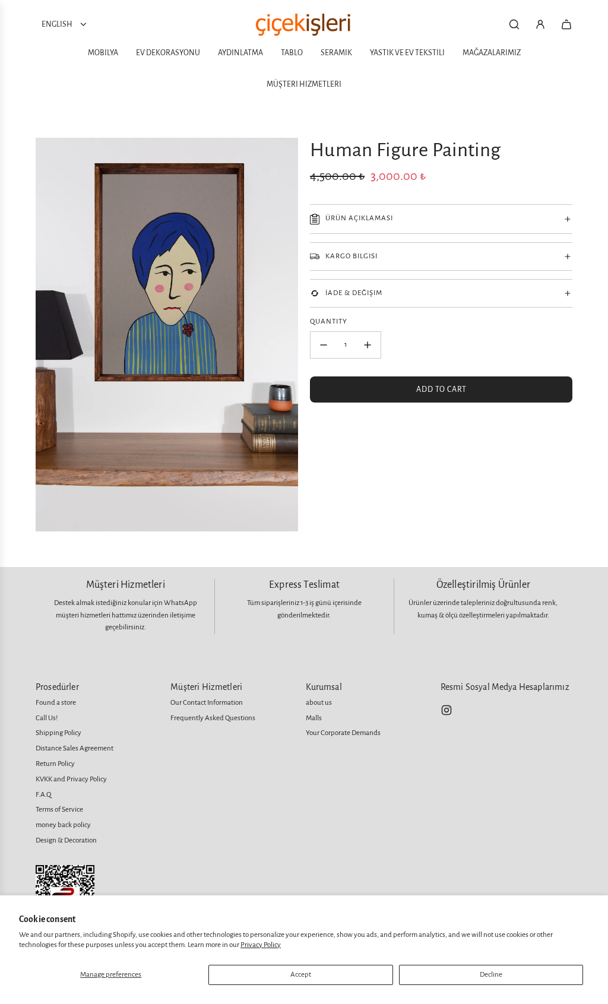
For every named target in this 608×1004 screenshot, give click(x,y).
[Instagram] (446, 710)
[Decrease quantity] (324, 345)
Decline (491, 974)
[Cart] (566, 24)
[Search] (514, 24)
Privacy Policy (260, 945)
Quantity (328, 321)
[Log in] (540, 24)
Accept (300, 974)
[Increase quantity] (367, 345)
